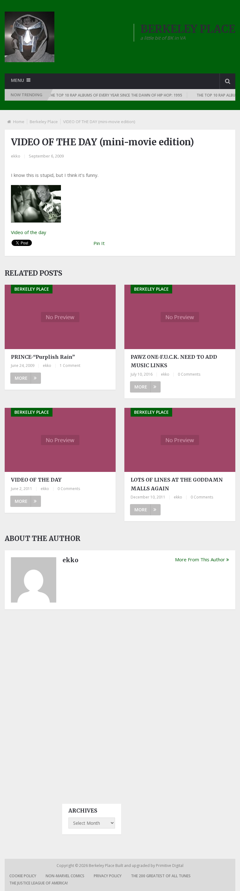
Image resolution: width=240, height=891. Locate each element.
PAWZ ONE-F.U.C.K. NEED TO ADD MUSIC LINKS (174, 361)
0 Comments (189, 374)
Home (18, 121)
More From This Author (200, 559)
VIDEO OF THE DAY (36, 480)
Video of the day (28, 232)
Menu (17, 80)
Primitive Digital (169, 865)
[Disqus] (120, 701)
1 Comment (70, 365)
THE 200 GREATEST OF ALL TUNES (161, 875)
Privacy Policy (108, 875)
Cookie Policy (22, 875)
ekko (15, 156)
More (21, 378)
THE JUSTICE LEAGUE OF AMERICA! (38, 883)
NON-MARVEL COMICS (65, 875)
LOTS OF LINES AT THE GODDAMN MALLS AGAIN (177, 484)
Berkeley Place (44, 121)
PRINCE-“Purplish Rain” (43, 357)
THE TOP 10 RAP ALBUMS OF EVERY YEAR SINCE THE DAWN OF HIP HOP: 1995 (107, 95)
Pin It (99, 243)
